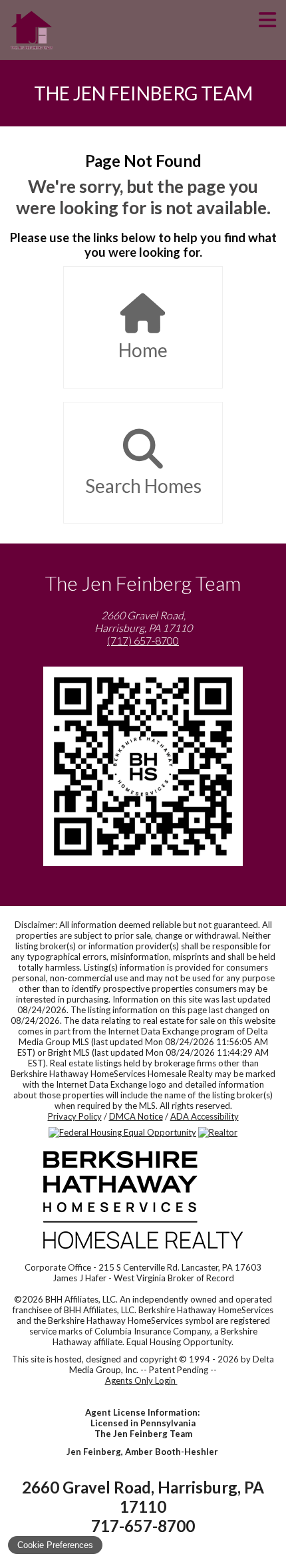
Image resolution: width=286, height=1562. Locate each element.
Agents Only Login (141, 1380)
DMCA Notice (136, 1116)
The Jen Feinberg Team (143, 93)
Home (143, 350)
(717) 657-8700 (143, 640)
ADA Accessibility (204, 1116)
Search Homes (143, 485)
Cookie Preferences (55, 1545)
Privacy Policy (75, 1116)
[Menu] (267, 30)
